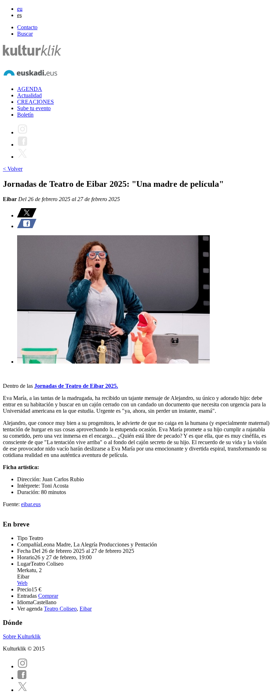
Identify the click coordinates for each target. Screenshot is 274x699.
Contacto (27, 27)
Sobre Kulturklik (22, 636)
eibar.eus (31, 504)
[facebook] (22, 678)
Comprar (48, 596)
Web (22, 583)
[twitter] (22, 690)
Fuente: (12, 504)
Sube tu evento (34, 108)
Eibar (86, 609)
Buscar (25, 34)
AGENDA (29, 89)
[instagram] (22, 666)
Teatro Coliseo (60, 609)
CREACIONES (35, 102)
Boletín (25, 115)
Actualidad (29, 95)
